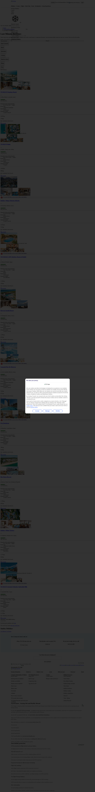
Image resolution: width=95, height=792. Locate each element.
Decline (58, 411)
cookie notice (29, 405)
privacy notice (34, 407)
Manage (47, 411)
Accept (37, 411)
